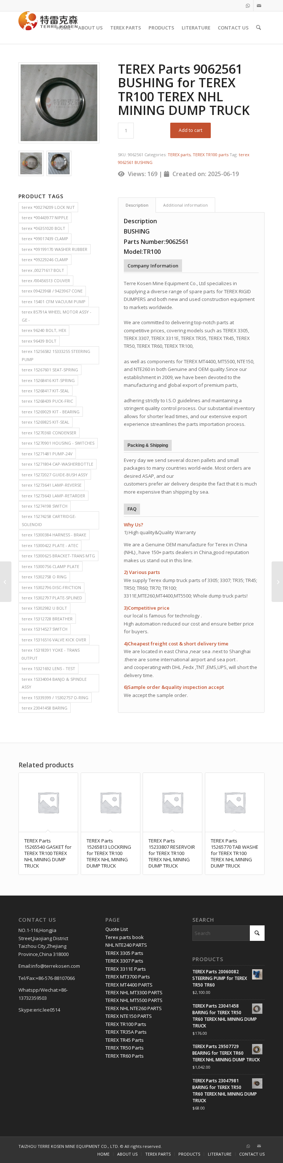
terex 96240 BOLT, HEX (44, 330)
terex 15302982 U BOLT (44, 608)
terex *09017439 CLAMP (45, 238)
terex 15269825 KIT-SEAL (45, 422)
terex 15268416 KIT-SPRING (48, 380)
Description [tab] (137, 205)
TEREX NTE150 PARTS (128, 1016)
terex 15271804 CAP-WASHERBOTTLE (57, 464)
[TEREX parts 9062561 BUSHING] (58, 102)
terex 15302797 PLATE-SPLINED (52, 597)
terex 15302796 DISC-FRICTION (51, 587)
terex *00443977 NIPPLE (45, 217)
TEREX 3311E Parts (125, 969)
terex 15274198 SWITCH (44, 506)
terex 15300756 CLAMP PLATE (50, 566)
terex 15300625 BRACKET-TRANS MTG (58, 555)
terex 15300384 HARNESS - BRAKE (54, 534)
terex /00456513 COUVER (46, 280)
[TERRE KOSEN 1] (47, 27)
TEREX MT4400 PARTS (129, 984)
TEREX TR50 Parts (124, 1047)
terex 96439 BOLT (39, 341)
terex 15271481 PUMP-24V (47, 453)
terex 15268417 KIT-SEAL (45, 390)
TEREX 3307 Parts (124, 960)
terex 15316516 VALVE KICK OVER (54, 639)
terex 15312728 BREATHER (47, 618)
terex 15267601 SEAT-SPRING (50, 369)
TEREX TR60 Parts (124, 1055)
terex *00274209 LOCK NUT (48, 207)
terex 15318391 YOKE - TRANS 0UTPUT (51, 654)
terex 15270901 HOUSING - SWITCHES (58, 443)
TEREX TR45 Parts (124, 1040)
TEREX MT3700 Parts (127, 976)
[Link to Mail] (259, 5)
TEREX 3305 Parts (124, 953)
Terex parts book (124, 937)
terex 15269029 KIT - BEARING (51, 411)
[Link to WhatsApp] (247, 5)
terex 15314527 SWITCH (44, 629)
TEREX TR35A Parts (126, 1032)
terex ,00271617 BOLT (43, 270)
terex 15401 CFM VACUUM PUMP (53, 301)
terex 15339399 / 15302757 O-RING (55, 697)
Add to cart (190, 130)
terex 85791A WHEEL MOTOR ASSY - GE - (56, 315)
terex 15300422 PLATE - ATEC (50, 545)
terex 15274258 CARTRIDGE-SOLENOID (49, 520)
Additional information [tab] (185, 205)
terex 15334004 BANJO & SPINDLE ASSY (54, 683)
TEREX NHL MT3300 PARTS (134, 992)
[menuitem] (63, 27)
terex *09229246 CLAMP (45, 259)
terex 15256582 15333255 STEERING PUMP (56, 355)
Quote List (116, 929)
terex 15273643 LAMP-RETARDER (53, 495)
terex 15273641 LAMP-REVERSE (51, 485)
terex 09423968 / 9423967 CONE (52, 291)
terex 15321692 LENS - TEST (48, 668)
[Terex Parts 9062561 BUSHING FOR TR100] (31, 163)
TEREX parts (179, 154)
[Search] (258, 27)
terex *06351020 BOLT (43, 228)
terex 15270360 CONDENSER (49, 432)
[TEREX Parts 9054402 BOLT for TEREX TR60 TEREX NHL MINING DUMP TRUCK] (5, 581)
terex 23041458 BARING (44, 708)
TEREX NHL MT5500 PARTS (134, 1000)
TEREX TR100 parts (210, 154)
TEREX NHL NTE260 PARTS (133, 1008)
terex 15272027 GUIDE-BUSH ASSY (55, 474)
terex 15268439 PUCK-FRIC (47, 401)
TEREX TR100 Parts (125, 1024)
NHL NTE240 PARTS (126, 945)
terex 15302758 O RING (44, 576)
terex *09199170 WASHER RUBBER (54, 249)
